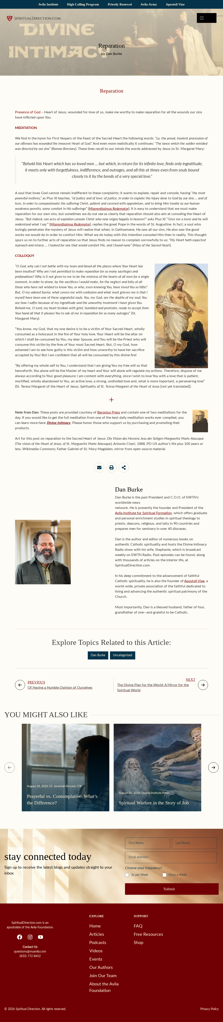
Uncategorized (122, 655)
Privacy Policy (209, 1009)
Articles (96, 934)
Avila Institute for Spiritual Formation (143, 513)
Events (95, 959)
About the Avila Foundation (104, 987)
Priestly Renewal (120, 4)
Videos (96, 951)
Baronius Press (108, 412)
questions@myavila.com (30, 951)
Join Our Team (103, 976)
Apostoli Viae (175, 4)
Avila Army (148, 4)
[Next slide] (213, 767)
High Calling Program (83, 4)
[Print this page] (111, 468)
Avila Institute (48, 4)
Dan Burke (98, 655)
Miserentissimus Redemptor (70, 224)
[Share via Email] (99, 468)
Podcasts (97, 943)
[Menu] (206, 18)
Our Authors (101, 967)
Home (95, 926)
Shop (138, 943)
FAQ (138, 926)
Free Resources (148, 934)
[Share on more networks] (124, 468)
